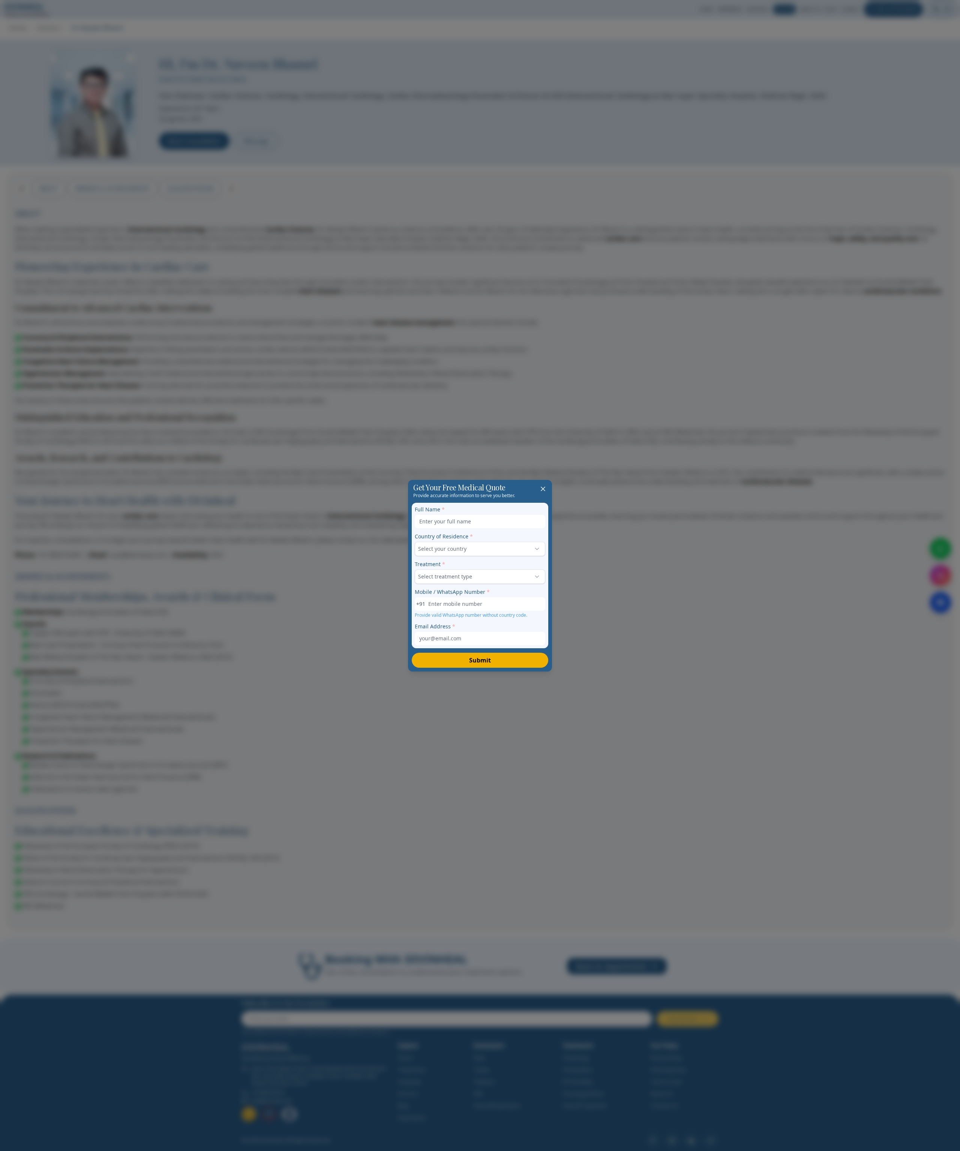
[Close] (543, 489)
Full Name (430, 509)
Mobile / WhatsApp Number (452, 591)
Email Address (435, 626)
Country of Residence (444, 536)
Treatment (430, 564)
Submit (480, 660)
